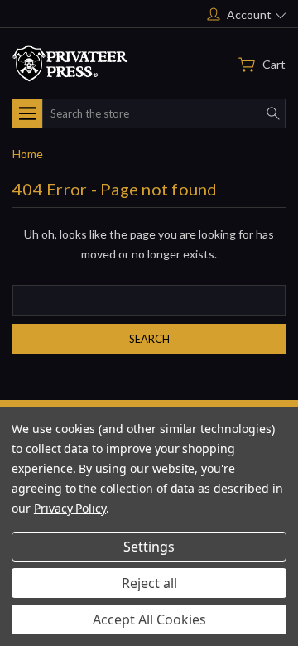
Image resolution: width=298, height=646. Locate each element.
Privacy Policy (70, 508)
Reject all (149, 583)
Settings (149, 547)
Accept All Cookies (149, 619)
